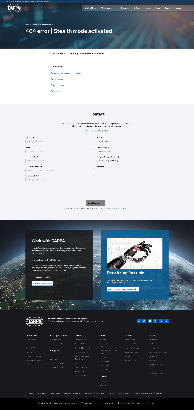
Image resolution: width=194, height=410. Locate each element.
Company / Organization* (35, 166)
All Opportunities (55, 340)
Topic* (99, 138)
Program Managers (156, 365)
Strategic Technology (82, 367)
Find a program (57, 79)
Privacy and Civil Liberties (131, 403)
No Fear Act (89, 393)
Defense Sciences (81, 352)
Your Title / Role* (32, 176)
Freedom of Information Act (64, 403)
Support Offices (80, 376)
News (147, 8)
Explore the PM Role (131, 344)
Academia (28, 352)
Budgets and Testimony (157, 369)
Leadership (153, 361)
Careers (168, 8)
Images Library (105, 361)
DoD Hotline (43, 403)
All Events (103, 381)
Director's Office (81, 340)
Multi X (77, 363)
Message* (100, 166)
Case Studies (104, 366)
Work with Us (90, 8)
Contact (159, 393)
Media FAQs (104, 370)
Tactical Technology (82, 371)
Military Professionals (132, 348)
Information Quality (88, 403)
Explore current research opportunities (67, 73)
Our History (153, 344)
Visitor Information (155, 373)
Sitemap (111, 393)
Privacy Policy (103, 208)
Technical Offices (81, 344)
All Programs (54, 355)
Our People (153, 356)
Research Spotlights (57, 363)
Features (103, 357)
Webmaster (100, 393)
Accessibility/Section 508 (72, 393)
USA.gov (149, 403)
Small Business (30, 369)
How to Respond (56, 344)
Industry (28, 365)
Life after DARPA (130, 361)
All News (103, 340)
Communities (29, 344)
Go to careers (56, 91)
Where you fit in (130, 340)
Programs (125, 8)
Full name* (29, 138)
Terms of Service (116, 208)
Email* (28, 147)
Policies (31, 393)
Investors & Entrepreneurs (34, 361)
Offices (137, 8)
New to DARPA (30, 348)
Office (103, 147)
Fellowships (129, 356)
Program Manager (108, 157)
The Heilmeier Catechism (158, 352)
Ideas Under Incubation (58, 367)
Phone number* (31, 157)
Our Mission (153, 340)
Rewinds (103, 385)
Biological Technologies (83, 348)
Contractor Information (132, 352)
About (178, 8)
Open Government (109, 403)
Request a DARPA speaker (97, 131)
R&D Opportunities (108, 8)
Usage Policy (55, 393)
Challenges (54, 359)
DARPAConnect (30, 340)
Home (27, 24)
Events (157, 8)
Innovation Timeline (155, 348)
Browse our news (58, 85)
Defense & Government (33, 356)
